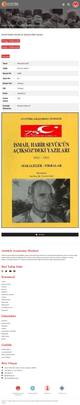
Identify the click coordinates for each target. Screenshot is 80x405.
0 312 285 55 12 (18, 370)
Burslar (3, 339)
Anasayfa (4, 25)
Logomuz (4, 287)
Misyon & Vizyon (6, 284)
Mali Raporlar (5, 305)
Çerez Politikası (6, 357)
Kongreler (4, 321)
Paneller (3, 328)
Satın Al (41, 235)
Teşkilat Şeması (6, 300)
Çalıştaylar (4, 326)
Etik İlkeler (4, 292)
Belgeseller (4, 334)
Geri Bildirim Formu (6, 307)
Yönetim (3, 297)
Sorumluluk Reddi (6, 352)
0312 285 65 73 (8, 373)
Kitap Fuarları (5, 336)
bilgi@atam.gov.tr (9, 375)
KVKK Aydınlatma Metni (8, 354)
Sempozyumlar (5, 323)
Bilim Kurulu (4, 302)
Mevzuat (3, 289)
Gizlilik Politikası (6, 349)
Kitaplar (13, 25)
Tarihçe (3, 281)
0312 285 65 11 (8, 370)
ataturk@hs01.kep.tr (13, 378)
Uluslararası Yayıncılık (7, 294)
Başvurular (4, 310)
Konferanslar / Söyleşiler (8, 331)
